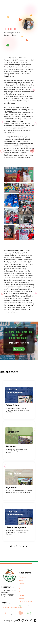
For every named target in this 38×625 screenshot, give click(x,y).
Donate (21, 580)
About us (21, 595)
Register (21, 583)
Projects (21, 589)
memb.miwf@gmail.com (13, 607)
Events (21, 592)
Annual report (23, 577)
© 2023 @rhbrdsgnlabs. (11, 621)
